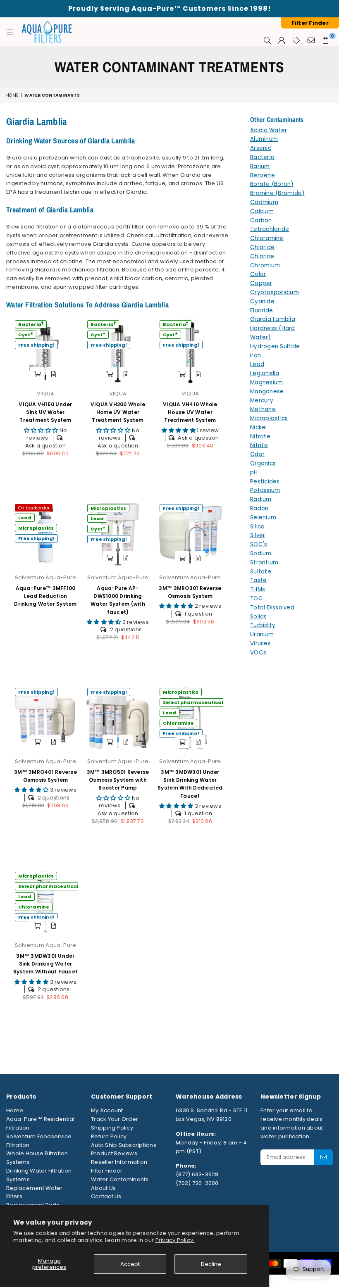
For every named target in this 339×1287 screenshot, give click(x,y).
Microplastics (36, 528)
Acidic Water (268, 130)
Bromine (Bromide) (277, 193)
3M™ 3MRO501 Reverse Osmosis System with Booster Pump (118, 779)
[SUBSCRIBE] (323, 1157)
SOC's (258, 544)
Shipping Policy (112, 1128)
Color (258, 274)
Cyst (25, 334)
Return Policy (109, 1136)
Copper (261, 283)
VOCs (258, 653)
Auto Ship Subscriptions (123, 1145)
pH (254, 472)
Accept (130, 1264)
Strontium (264, 562)
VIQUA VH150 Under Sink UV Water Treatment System (45, 412)
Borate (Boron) (272, 184)
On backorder (34, 507)
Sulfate (260, 572)
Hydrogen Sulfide (275, 346)
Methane (263, 409)
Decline (211, 1264)
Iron (255, 355)
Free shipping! (36, 345)
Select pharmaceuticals (194, 702)
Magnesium (266, 382)
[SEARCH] (267, 40)
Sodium (261, 553)
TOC (256, 598)
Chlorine (262, 256)
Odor (257, 454)
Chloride (262, 247)
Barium (260, 166)
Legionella (264, 373)
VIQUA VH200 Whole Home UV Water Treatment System (118, 412)
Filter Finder (106, 1171)
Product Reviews (114, 1153)
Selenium (263, 517)
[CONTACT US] (311, 40)
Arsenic (260, 148)
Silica (257, 527)
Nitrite (259, 445)
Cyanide (262, 301)
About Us (103, 1188)
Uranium (262, 634)
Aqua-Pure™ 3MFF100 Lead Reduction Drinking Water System (45, 596)
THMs (257, 589)
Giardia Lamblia (272, 319)
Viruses (260, 643)
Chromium (265, 265)
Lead (24, 517)
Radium (261, 499)
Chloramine (178, 723)
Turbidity (262, 625)
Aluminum (264, 139)
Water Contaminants (120, 1179)
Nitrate (260, 436)
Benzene (262, 175)
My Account (107, 1110)
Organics (263, 463)
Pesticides (265, 481)
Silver (257, 535)
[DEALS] (296, 40)
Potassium (265, 490)
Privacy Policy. (175, 1240)
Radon (259, 508)
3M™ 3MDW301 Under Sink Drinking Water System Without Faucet (45, 963)
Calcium (262, 211)
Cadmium (264, 202)
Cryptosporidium (274, 292)
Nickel (258, 427)
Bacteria (30, 324)
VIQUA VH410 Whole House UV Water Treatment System (190, 412)
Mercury (261, 400)
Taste (258, 580)
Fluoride (261, 310)
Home (12, 95)
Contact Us (106, 1196)
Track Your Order (114, 1119)
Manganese (267, 391)
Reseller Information (119, 1162)
